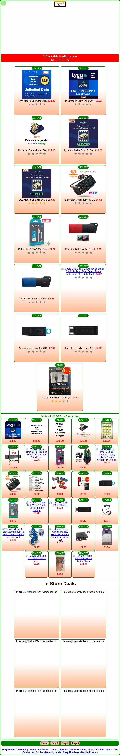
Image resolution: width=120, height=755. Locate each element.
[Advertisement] (60, 30)
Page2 (65, 743)
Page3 (75, 743)
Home (44, 743)
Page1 (55, 743)
